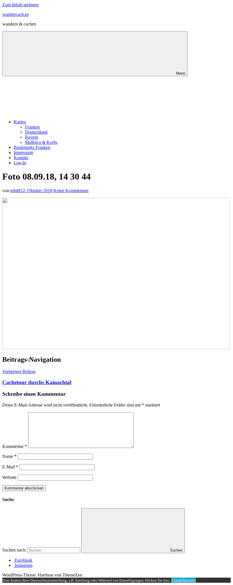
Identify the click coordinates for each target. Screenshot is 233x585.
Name (9, 456)
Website (9, 477)
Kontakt (21, 157)
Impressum (23, 152)
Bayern (31, 137)
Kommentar (14, 446)
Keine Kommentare (71, 190)
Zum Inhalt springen (20, 4)
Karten (20, 121)
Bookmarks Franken (32, 147)
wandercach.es (15, 14)
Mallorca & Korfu (41, 142)
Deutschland (36, 132)
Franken (32, 127)
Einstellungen (183, 580)
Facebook (23, 560)
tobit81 (16, 190)
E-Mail (10, 466)
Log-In (20, 162)
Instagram (23, 565)
